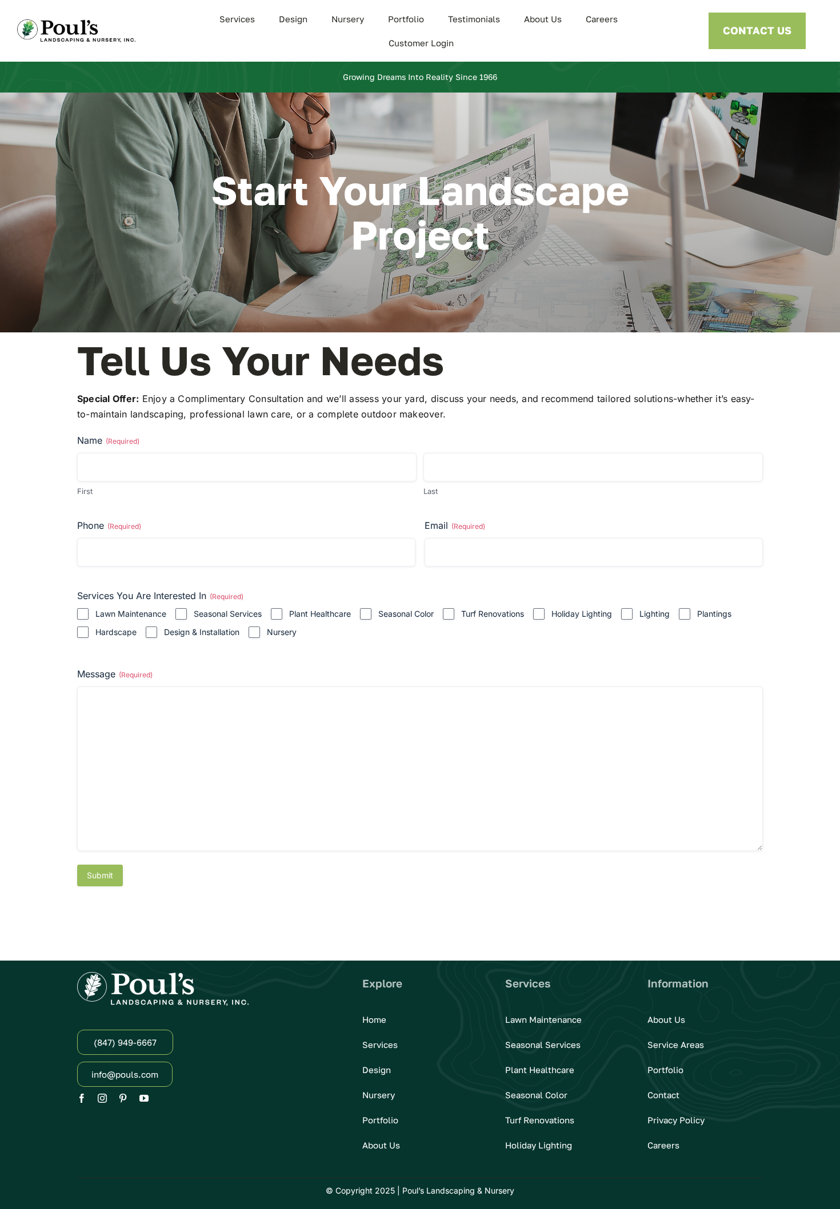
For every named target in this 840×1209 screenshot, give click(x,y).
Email (455, 525)
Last (430, 491)
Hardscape (116, 632)
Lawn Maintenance (130, 613)
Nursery (282, 632)
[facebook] (81, 1098)
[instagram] (102, 1098)
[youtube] (144, 1098)
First (85, 491)
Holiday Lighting (581, 613)
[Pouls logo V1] (76, 24)
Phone (109, 525)
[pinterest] (122, 1098)
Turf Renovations (492, 613)
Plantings (714, 613)
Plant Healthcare (320, 613)
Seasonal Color (406, 613)
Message (115, 674)
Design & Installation (201, 632)
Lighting (654, 613)
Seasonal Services (228, 613)
